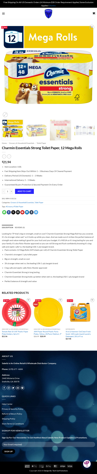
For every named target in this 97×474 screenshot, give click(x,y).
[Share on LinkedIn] (27, 212)
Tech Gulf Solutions (60, 471)
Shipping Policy (8, 418)
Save (5, 27)
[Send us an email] (18, 388)
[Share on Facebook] (9, 212)
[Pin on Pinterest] (22, 212)
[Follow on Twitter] (13, 388)
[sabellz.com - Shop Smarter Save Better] (48, 13)
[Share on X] (13, 212)
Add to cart (24, 191)
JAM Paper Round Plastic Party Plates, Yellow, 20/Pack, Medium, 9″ (48, 332)
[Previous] (7, 71)
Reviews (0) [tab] (20, 227)
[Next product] (4, 156)
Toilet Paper (41, 143)
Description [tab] (7, 227)
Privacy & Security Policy (12, 409)
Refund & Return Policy (12, 413)
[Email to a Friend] (18, 212)
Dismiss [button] (52, 5)
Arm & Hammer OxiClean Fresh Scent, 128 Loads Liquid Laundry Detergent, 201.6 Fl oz (78, 333)
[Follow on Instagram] (9, 388)
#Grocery (9, 207)
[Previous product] (9, 156)
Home (4, 143)
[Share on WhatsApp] (4, 212)
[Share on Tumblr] (31, 212)
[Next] (90, 71)
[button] (3, 13)
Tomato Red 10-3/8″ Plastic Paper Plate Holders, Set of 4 (15, 332)
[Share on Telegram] (36, 212)
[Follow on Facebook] (4, 388)
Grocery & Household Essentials (21, 143)
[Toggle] (93, 404)
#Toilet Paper (18, 207)
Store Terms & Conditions (13, 423)
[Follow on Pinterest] (22, 388)
